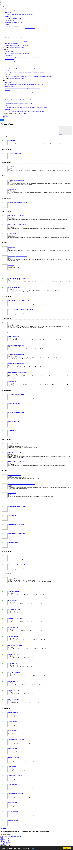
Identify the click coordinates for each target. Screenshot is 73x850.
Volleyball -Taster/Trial (13, 811)
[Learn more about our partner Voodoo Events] (4, 836)
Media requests (3, 842)
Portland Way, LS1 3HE (4, 838)
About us (2, 841)
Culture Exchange (12, 493)
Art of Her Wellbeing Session (14, 153)
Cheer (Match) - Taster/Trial (14, 609)
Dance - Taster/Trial (12, 748)
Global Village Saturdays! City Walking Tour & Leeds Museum (22, 300)
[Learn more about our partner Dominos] (20, 836)
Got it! (67, 848)
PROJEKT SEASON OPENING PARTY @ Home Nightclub (21, 309)
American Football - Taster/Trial (15, 775)
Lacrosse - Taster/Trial (13, 721)
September (61, 129)
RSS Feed (4, 828)
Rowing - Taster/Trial (12, 766)
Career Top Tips (11, 140)
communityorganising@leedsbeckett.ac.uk (17, 47)
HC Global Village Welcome (14, 287)
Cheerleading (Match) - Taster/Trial (16, 739)
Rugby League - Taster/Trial (14, 591)
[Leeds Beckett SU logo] (3, 4)
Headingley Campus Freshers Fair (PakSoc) (17, 372)
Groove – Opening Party (13, 699)
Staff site (7, 843)
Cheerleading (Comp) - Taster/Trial (15, 793)
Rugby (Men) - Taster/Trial (14, 542)
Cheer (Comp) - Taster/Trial (14, 672)
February (61, 133)
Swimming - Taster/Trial (13, 690)
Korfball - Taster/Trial (13, 627)
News (1, 844)
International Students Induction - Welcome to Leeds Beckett (21, 484)
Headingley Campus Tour (13, 421)
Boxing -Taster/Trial (12, 663)
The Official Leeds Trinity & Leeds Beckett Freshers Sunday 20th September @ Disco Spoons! (29, 322)
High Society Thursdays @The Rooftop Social (18, 224)
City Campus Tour (12, 189)
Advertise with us (9, 842)
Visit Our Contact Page (4, 840)
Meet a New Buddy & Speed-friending (16, 533)
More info (32, 848)
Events (4, 844)
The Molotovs (11, 265)
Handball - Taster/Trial (13, 681)
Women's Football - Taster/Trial (15, 645)
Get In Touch (6, 841)
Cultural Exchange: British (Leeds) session (17, 256)
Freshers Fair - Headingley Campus (16, 363)
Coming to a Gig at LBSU (30, 28)
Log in (2, 119)
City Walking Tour (12, 515)
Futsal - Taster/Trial (12, 802)
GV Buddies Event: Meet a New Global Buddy (18, 202)
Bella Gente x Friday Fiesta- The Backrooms (17, 278)
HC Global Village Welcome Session (16, 412)
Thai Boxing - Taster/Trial (13, 636)
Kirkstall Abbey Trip (12, 578)
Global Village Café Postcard (14, 452)
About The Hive (23, 113)
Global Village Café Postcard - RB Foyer (17, 215)
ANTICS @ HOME (12, 233)
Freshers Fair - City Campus (14, 403)
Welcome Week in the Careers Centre (16, 345)
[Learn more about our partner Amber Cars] (13, 836)
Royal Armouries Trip (13, 555)
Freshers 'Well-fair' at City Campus (16, 524)
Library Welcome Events (13, 336)
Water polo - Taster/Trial (13, 820)
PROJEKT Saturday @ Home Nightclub (17, 564)
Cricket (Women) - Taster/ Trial (15, 618)
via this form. (15, 93)
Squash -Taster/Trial (12, 600)
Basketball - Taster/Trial (13, 654)
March (60, 134)
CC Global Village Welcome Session (16, 180)
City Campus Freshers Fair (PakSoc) (16, 394)
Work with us (2, 843)
